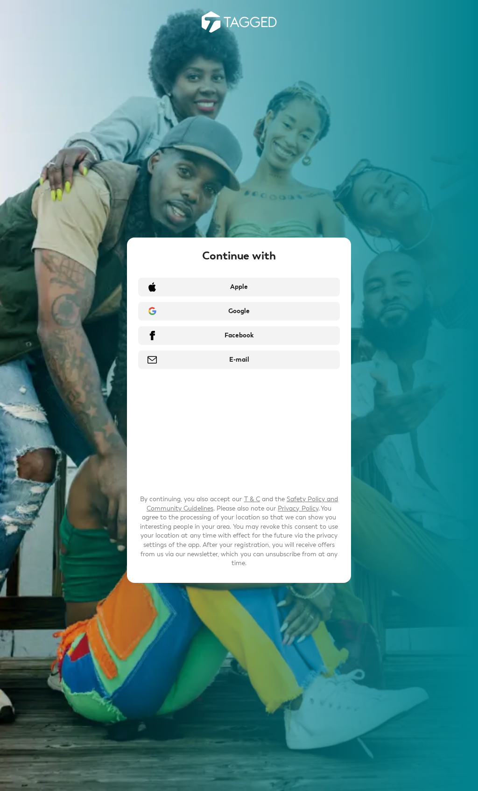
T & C (252, 499)
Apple (239, 287)
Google (239, 311)
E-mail (239, 360)
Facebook (239, 335)
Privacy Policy (298, 508)
